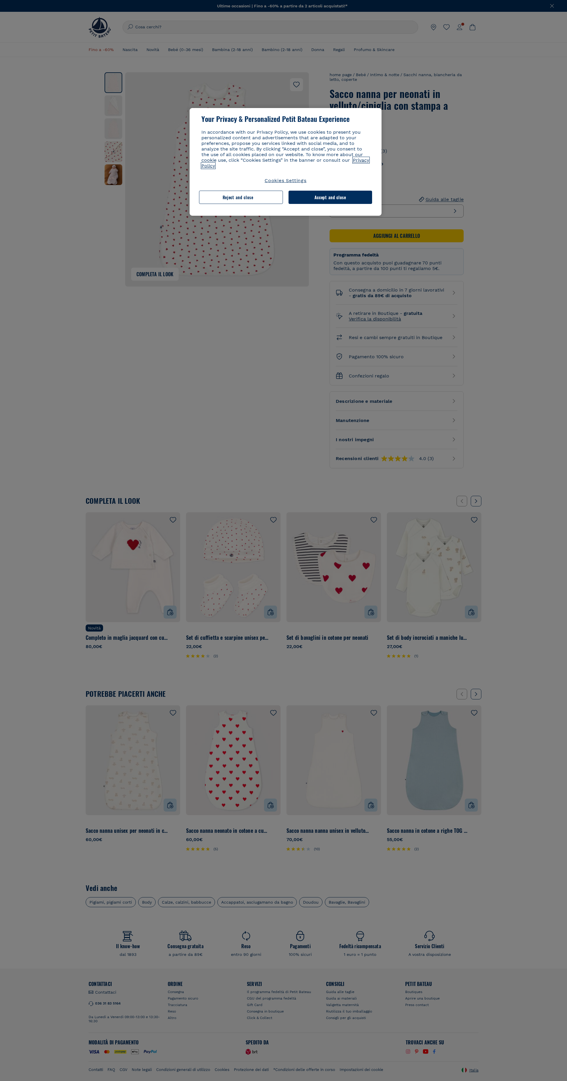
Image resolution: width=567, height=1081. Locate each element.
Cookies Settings (286, 180)
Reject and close (238, 197)
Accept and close (330, 197)
